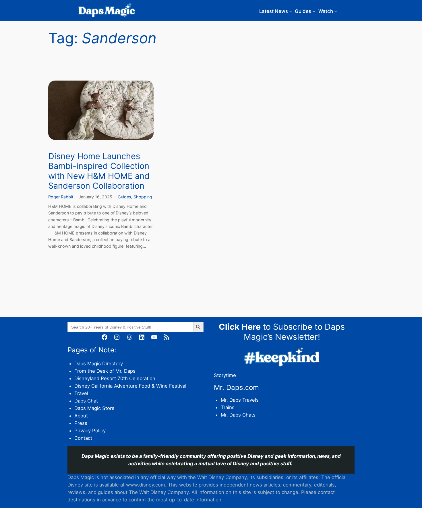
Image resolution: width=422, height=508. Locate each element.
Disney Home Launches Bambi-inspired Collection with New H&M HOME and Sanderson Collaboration (99, 171)
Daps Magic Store (94, 408)
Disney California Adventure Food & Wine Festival (130, 386)
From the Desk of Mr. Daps (104, 371)
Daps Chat (86, 401)
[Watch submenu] (335, 11)
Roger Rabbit (60, 196)
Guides (124, 196)
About (81, 416)
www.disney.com (145, 485)
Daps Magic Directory (98, 363)
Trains (228, 407)
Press (80, 423)
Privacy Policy (90, 430)
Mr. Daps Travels (240, 400)
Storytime (225, 375)
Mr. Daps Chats (238, 415)
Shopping (142, 196)
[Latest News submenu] (290, 11)
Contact (83, 438)
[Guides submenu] (313, 11)
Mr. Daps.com (236, 387)
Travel (81, 393)
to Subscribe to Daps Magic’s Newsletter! (282, 332)
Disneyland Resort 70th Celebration (114, 378)
